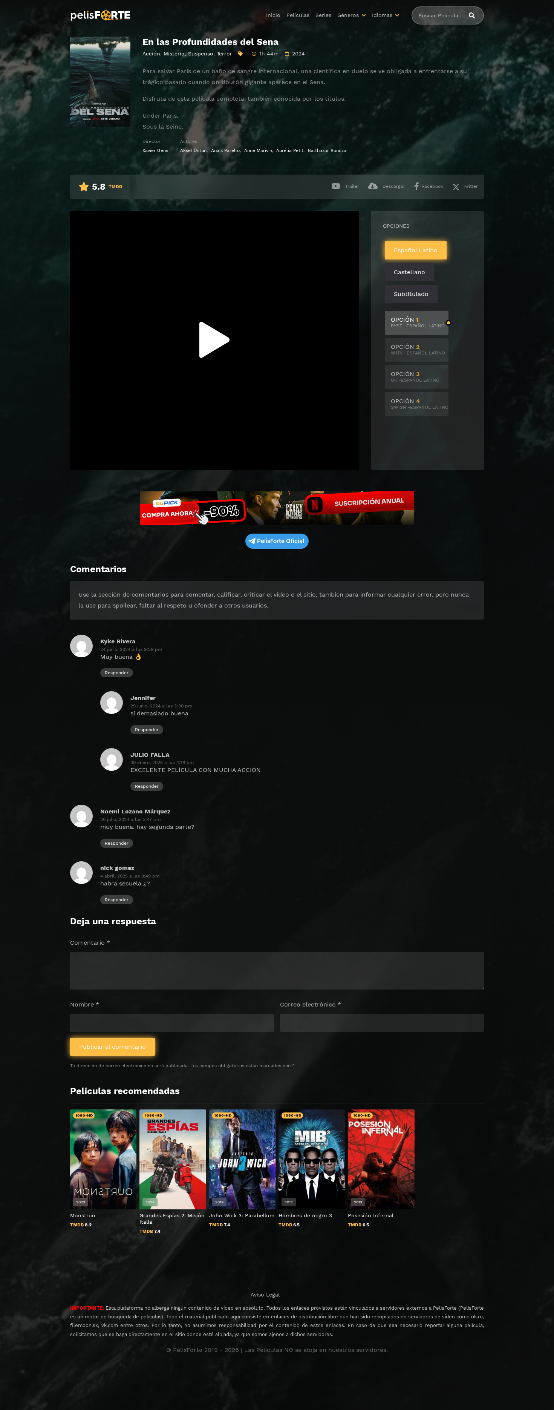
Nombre (84, 1004)
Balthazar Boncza (327, 150)
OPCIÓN (418, 322)
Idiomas (382, 15)
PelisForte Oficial (280, 541)
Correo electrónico (310, 1004)
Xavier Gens (155, 150)
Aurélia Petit (289, 150)
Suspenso (200, 54)
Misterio (174, 54)
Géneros (348, 15)
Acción (151, 54)
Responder (117, 672)
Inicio (273, 15)
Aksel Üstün (193, 150)
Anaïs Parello (225, 150)
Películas (297, 15)
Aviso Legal (265, 1295)
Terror (224, 54)
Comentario (90, 942)
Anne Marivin (258, 150)
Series (323, 15)
